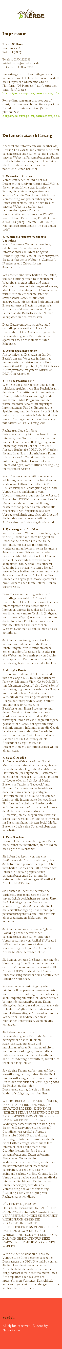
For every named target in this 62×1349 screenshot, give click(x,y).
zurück (8, 1317)
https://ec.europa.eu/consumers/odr (30, 93)
